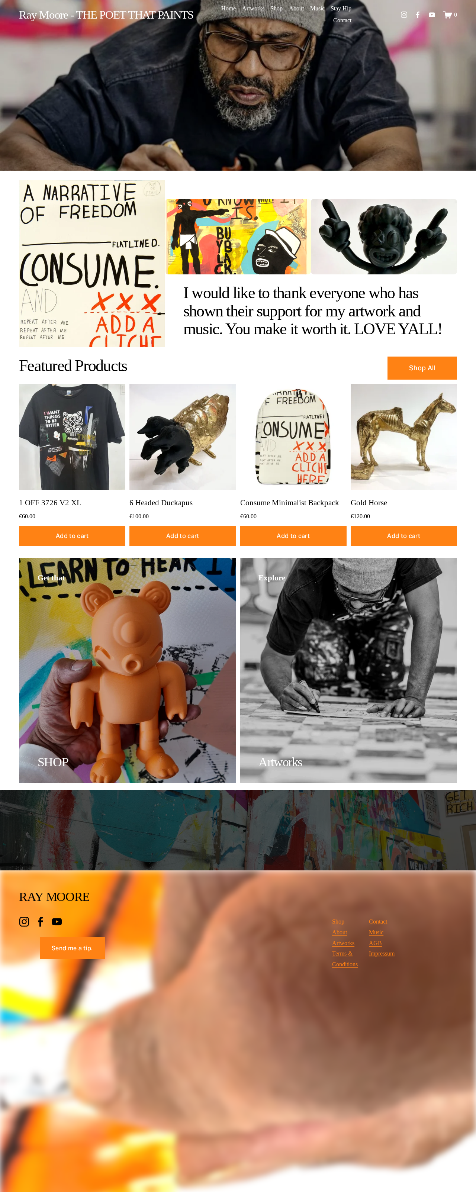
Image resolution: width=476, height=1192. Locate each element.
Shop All (422, 368)
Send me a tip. (72, 948)
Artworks (253, 8)
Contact (342, 20)
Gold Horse (369, 503)
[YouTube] (432, 15)
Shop (276, 8)
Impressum (382, 953)
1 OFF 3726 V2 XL (50, 503)
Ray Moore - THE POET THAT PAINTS (106, 14)
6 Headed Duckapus (161, 503)
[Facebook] (418, 15)
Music (317, 8)
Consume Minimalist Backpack (289, 503)
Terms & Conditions (345, 958)
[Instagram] (404, 15)
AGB (375, 943)
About (296, 8)
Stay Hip (341, 8)
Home (228, 8)
